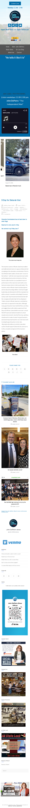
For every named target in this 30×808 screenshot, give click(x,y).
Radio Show (9, 50)
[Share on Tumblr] (13, 372)
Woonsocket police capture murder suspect (11, 553)
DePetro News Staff (9, 205)
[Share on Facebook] (8, 369)
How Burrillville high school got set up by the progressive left (15, 503)
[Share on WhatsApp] (21, 372)
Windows (4, 212)
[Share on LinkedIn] (16, 369)
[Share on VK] (24, 369)
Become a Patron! (5, 764)
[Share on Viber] (20, 369)
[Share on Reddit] (8, 372)
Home (7, 47)
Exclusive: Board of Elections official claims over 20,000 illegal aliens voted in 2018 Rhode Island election (15, 419)
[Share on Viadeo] (17, 372)
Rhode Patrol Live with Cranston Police (10, 559)
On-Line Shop (20, 50)
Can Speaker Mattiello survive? (15, 470)
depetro (22, 207)
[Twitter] (13, 25)
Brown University (8, 207)
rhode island (18, 210)
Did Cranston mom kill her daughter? (10, 562)
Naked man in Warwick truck (8, 556)
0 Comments (7, 214)
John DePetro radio (8, 210)
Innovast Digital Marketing (15, 806)
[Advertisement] (15, 76)
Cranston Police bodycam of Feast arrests (11, 565)
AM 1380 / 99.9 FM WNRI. (14, 94)
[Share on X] (4, 369)
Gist (11, 209)
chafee (16, 207)
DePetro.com (5, 209)
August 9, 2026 (18, 153)
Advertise (11, 52)
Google (16, 209)
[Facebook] (9, 25)
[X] (9, 576)
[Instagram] (16, 25)
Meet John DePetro (18, 47)
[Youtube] (20, 25)
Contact (19, 52)
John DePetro (23, 209)
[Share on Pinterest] (12, 369)
